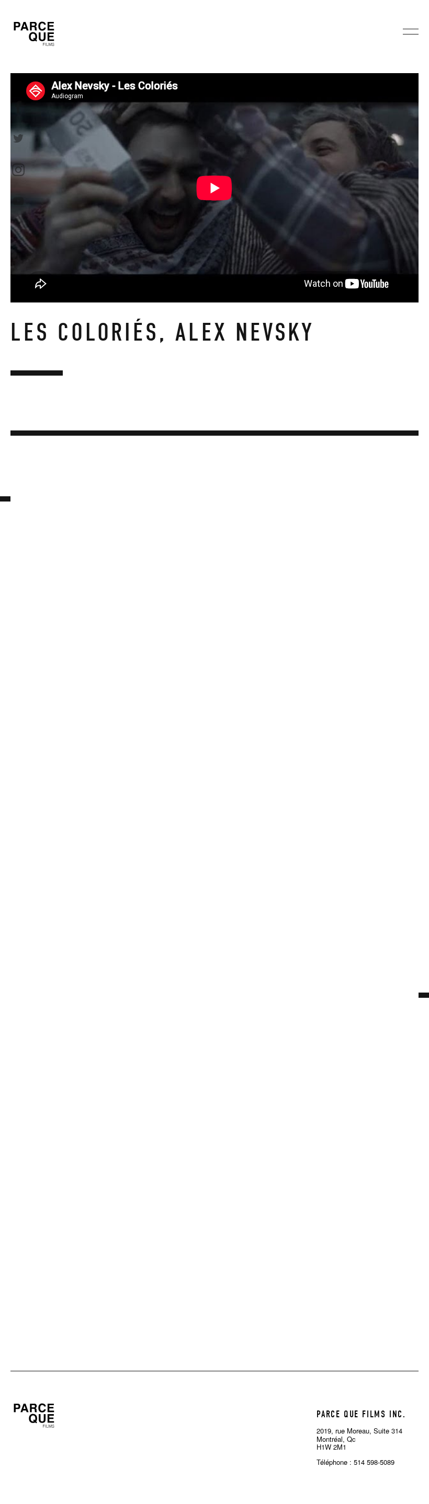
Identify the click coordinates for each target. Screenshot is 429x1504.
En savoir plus (73, 675)
